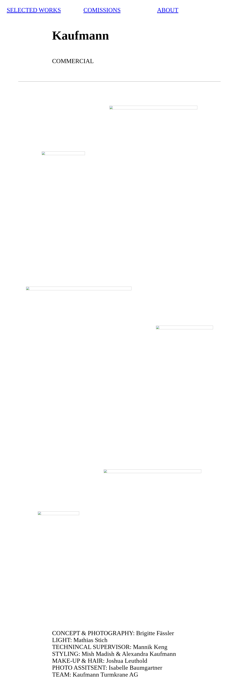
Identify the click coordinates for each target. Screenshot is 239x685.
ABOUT (167, 10)
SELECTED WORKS (34, 10)
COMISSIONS (102, 10)
